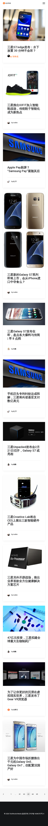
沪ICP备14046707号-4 (36, 814)
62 (24, 794)
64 (33, 794)
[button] (44, 3)
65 (37, 794)
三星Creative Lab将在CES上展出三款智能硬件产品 (23, 520)
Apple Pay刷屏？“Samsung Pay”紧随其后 (23, 169)
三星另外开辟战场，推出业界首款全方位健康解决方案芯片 (23, 581)
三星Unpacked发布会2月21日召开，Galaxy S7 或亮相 (23, 450)
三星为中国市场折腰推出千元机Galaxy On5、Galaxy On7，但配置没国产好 (23, 763)
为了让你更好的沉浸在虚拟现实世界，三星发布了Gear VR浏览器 (23, 695)
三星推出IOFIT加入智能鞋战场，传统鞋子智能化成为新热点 (23, 108)
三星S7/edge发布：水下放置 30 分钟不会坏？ (23, 48)
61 (20, 794)
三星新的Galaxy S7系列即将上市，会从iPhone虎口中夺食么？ (23, 278)
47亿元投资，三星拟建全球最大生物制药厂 (23, 639)
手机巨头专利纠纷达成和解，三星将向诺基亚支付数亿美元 (23, 397)
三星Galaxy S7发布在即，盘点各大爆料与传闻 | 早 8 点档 (23, 335)
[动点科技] (7, 3)
